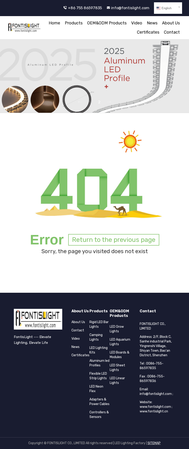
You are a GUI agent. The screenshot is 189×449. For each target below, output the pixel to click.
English (166, 8)
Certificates (148, 32)
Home (54, 23)
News (152, 23)
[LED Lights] (24, 27)
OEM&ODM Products (107, 23)
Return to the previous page (113, 239)
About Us (171, 23)
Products (74, 23)
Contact (172, 32)
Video (136, 23)
